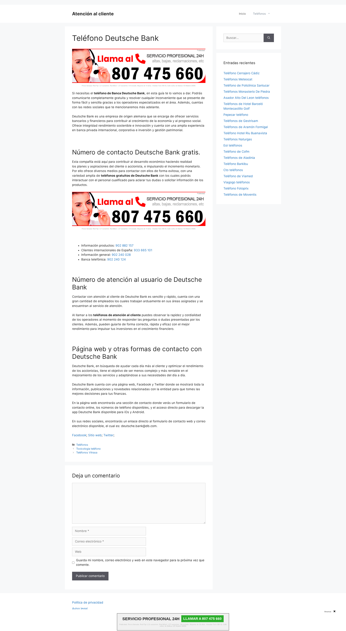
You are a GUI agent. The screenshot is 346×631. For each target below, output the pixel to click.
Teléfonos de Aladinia (239, 158)
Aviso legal (80, 608)
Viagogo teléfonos (236, 182)
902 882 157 (125, 245)
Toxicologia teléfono (88, 448)
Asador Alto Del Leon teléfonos (246, 98)
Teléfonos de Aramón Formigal (245, 127)
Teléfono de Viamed (238, 176)
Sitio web (95, 435)
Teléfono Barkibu (235, 164)
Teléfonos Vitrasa (86, 452)
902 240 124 (116, 259)
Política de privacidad (87, 602)
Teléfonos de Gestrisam (240, 121)
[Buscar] (269, 38)
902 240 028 (121, 255)
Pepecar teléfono (235, 115)
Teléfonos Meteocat (237, 79)
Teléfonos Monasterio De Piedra (246, 91)
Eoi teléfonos (232, 145)
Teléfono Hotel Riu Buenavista (245, 133)
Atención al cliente (93, 13)
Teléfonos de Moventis (239, 194)
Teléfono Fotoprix (236, 188)
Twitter (108, 435)
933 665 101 (143, 250)
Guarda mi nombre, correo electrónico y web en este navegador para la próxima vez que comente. (140, 562)
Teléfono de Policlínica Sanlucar (246, 85)
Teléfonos (259, 13)
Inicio (242, 13)
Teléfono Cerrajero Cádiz (241, 73)
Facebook (79, 435)
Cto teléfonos (233, 170)
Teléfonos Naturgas (237, 139)
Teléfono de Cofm (236, 151)
